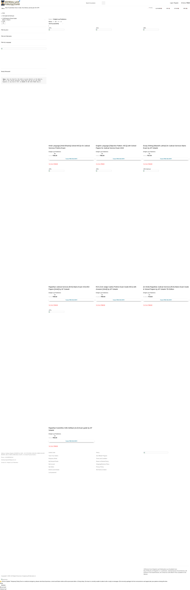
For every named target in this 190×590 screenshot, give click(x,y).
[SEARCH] (103, 3)
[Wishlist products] (179, 3)
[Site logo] (10, 3)
